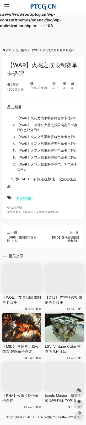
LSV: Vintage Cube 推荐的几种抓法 (63, 349)
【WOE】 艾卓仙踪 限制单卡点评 (21, 300)
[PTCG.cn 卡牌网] (43, 6)
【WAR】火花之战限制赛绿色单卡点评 (45, 157)
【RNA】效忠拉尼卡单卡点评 (20, 398)
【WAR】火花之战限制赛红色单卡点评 (45, 150)
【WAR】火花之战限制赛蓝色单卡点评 (45, 137)
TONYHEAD (39, 88)
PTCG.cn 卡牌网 (41, 417)
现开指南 (21, 50)
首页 (9, 50)
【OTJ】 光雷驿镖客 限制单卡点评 (63, 300)
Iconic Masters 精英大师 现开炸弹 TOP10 (63, 398)
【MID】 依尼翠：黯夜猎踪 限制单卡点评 (20, 349)
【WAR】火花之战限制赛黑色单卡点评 (45, 144)
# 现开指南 (24, 198)
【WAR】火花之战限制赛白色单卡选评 (45, 118)
